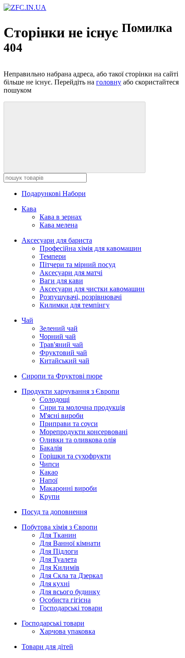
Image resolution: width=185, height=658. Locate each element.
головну (108, 82)
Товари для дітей (47, 646)
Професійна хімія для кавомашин (90, 248)
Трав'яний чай (61, 344)
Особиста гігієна (65, 600)
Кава (29, 209)
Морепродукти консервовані (84, 432)
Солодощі (55, 399)
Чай (27, 320)
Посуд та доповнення (54, 512)
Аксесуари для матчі (71, 272)
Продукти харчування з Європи (70, 391)
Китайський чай (64, 361)
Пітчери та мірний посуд (77, 264)
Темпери (53, 256)
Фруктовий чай (63, 352)
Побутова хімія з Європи (59, 527)
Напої (48, 480)
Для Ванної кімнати (70, 543)
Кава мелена (59, 225)
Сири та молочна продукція (82, 407)
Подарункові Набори (54, 193)
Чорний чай (58, 336)
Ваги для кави (61, 281)
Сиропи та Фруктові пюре (62, 376)
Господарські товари (71, 608)
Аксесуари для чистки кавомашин (92, 289)
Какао (49, 472)
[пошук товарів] (74, 137)
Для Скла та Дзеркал (71, 575)
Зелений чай (59, 328)
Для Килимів (59, 567)
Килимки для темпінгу (75, 305)
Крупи (50, 496)
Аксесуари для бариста (57, 240)
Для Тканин (58, 535)
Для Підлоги (59, 551)
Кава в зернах (61, 217)
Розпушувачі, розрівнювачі (81, 297)
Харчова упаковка (67, 631)
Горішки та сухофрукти (75, 456)
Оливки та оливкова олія (78, 440)
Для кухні (55, 583)
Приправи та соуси (69, 423)
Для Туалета (58, 559)
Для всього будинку (70, 592)
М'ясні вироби (62, 415)
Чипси (49, 464)
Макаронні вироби (68, 488)
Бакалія (51, 448)
